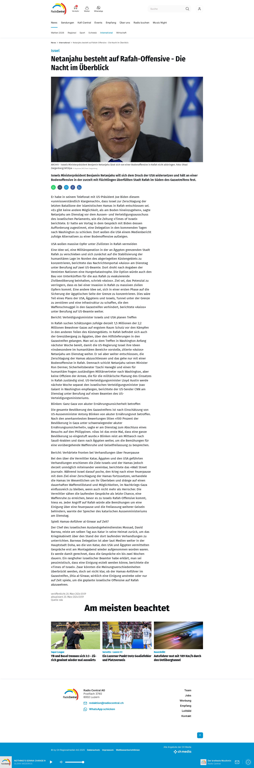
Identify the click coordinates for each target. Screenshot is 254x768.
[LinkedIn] (79, 187)
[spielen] (51, 762)
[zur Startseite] (58, 9)
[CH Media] (177, 751)
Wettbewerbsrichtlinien (128, 750)
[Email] (66, 187)
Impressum (108, 750)
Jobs (188, 695)
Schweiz (92, 32)
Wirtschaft (121, 32)
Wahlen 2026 (57, 32)
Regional (72, 32)
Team (187, 690)
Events (98, 22)
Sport (82, 32)
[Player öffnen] (248, 762)
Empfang (111, 22)
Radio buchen (141, 22)
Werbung (185, 700)
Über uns (125, 22)
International (106, 32)
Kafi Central (84, 22)
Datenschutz (93, 750)
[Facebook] (72, 187)
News (54, 22)
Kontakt (186, 716)
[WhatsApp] (53, 187)
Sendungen (67, 22)
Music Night (160, 22)
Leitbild (186, 710)
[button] (98, 9)
